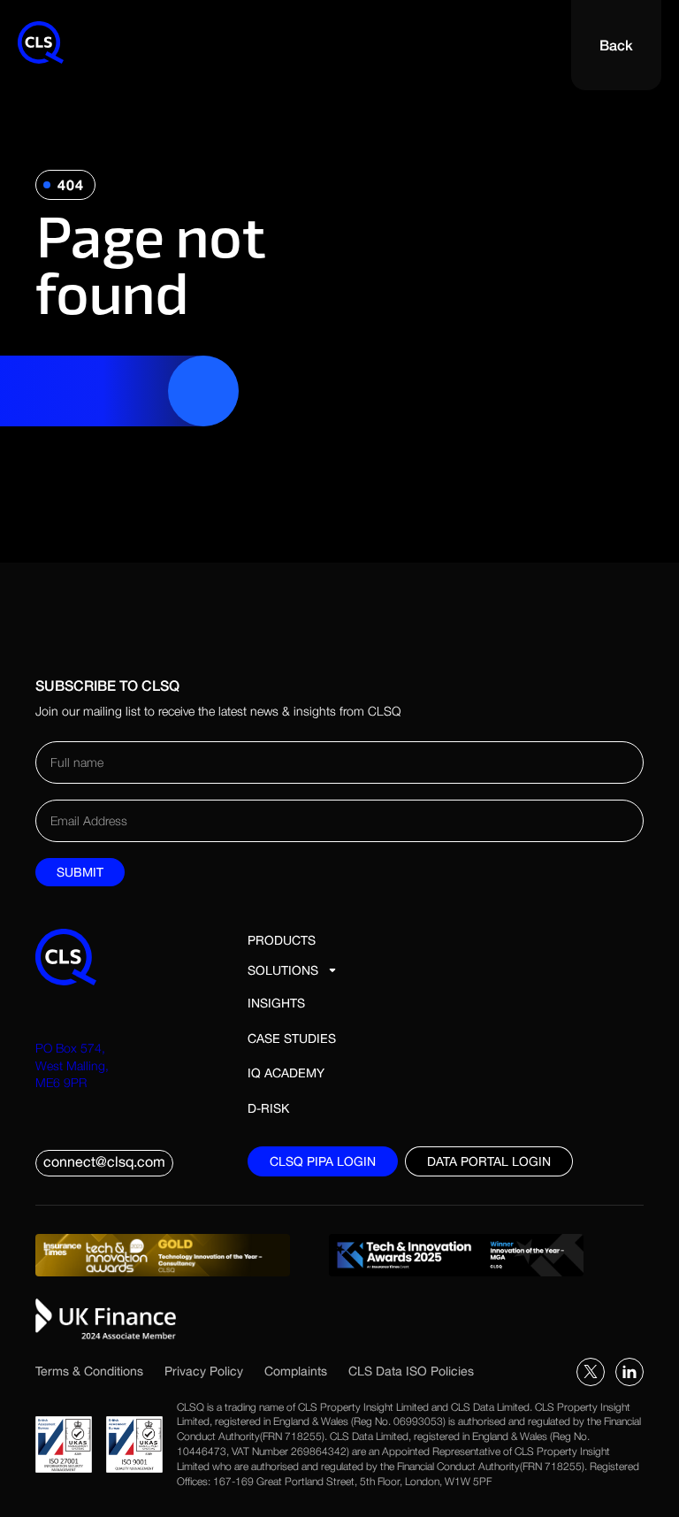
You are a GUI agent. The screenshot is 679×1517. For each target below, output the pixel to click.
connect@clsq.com (104, 1161)
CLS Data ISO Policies (411, 1371)
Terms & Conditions (89, 1371)
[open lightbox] (171, 1255)
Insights (276, 1003)
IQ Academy (286, 1073)
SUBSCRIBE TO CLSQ (107, 685)
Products (282, 940)
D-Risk (268, 1108)
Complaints (295, 1371)
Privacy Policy (203, 1371)
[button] (294, 970)
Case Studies (292, 1038)
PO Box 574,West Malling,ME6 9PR (72, 1065)
